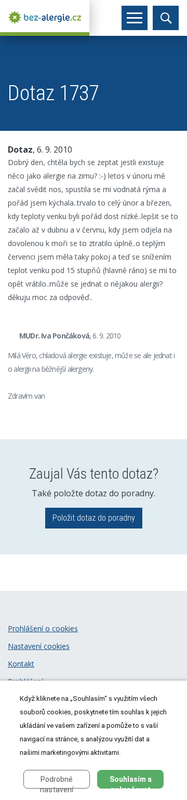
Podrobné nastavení (56, 782)
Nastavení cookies (39, 646)
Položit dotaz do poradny (93, 518)
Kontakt (21, 664)
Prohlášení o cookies (43, 628)
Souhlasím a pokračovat (131, 782)
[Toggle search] (166, 18)
